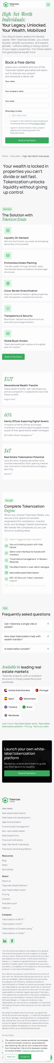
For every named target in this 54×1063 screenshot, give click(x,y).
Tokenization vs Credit (13, 933)
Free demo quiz (9, 903)
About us (6, 880)
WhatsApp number (13, 111)
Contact (6, 898)
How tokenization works (25, 723)
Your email (9, 101)
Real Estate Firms (10, 835)
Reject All (11, 1056)
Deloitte (7, 474)
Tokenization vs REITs (12, 919)
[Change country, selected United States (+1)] (8, 115)
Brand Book (7, 869)
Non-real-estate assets (13, 831)
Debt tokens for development (16, 817)
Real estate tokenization (14, 813)
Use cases (15, 156)
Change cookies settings (32, 1050)
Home (5, 156)
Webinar (6, 907)
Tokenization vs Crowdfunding (17, 928)
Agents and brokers (11, 822)
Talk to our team (41, 726)
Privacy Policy (40, 123)
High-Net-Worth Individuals (15, 844)
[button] (27, 625)
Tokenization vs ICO (11, 924)
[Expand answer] (48, 623)
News (4, 864)
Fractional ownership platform (17, 849)
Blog (4, 860)
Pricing (28, 726)
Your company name (14, 91)
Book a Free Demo (13, 356)
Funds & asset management (15, 826)
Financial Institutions (12, 840)
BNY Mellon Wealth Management (18, 435)
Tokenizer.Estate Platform (14, 885)
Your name (10, 81)
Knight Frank (9, 399)
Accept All (24, 1056)
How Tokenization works (14, 889)
